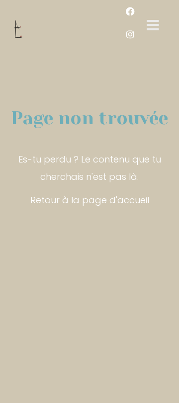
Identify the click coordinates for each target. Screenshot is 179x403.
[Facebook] (130, 11)
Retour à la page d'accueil (89, 200)
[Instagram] (130, 34)
